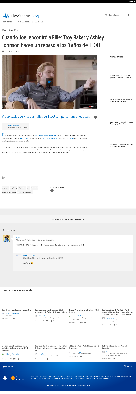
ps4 (28, 188)
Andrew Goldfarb (78, 316)
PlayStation (25, 15)
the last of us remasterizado (24, 192)
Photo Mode (70, 138)
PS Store (21, 22)
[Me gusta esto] (14, 319)
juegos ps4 (5, 188)
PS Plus (27, 22)
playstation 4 (22, 188)
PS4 (15, 22)
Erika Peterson (43, 316)
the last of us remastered (9, 192)
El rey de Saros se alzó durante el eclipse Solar (16, 310)
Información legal (84, 386)
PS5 (4, 22)
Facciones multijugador (49, 138)
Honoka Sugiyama (78, 352)
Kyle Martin (42, 354)
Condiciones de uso (52, 386)
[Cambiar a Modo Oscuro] (106, 15)
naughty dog (13, 188)
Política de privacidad (68, 386)
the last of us (34, 188)
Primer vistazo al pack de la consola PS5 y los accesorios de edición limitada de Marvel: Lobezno (51, 311)
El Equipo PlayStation (12, 313)
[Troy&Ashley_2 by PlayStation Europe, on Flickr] (45, 164)
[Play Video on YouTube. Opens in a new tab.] (92, 106)
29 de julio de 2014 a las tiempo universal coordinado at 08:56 (43, 258)
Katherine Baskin (111, 352)
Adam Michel (110, 318)
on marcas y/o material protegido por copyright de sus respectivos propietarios (64, 378)
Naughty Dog (24, 138)
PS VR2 (9, 22)
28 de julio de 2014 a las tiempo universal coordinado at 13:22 (35, 240)
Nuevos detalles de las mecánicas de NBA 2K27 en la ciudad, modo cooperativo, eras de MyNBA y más (51, 348)
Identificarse (114, 15)
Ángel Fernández (13, 125)
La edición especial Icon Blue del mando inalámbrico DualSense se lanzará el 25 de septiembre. (15, 348)
